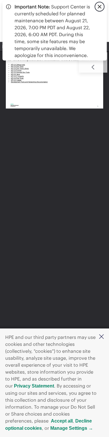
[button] (101, 337)
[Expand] (93, 67)
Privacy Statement (34, 385)
